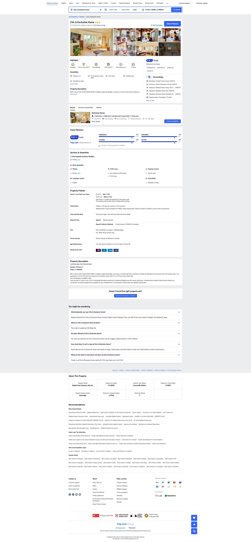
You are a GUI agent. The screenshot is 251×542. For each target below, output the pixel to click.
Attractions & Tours (88, 3)
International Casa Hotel (96, 416)
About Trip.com (97, 482)
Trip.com (115, 370)
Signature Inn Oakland (130, 424)
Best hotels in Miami (155, 462)
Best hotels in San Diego (139, 462)
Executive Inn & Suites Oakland (152, 412)
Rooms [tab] (72, 107)
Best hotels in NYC (170, 459)
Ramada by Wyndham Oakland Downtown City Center (85, 424)
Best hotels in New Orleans (171, 462)
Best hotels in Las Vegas (109, 459)
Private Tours (137, 3)
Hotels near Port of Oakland (124, 436)
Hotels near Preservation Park (77, 443)
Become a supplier (122, 499)
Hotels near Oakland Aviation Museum (103, 436)
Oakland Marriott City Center (109, 428)
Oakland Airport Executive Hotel (78, 416)
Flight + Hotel (103, 3)
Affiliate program (122, 489)
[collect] (194, 518)
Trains (71, 3)
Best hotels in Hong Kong (92, 459)
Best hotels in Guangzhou (156, 459)
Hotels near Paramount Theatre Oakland (150, 439)
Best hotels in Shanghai (76, 459)
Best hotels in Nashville (76, 466)
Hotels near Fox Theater (129, 439)
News (94, 486)
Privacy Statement (98, 495)
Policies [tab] (99, 107)
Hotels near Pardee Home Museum (79, 436)
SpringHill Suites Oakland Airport (112, 424)
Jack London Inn (168, 412)
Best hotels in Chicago (124, 462)
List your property (122, 492)
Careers (95, 489)
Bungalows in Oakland (88, 451)
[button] (167, 3)
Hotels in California (147, 370)
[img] (91, 42)
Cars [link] (77, 3)
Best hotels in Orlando (105, 466)
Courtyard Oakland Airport (113, 416)
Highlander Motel (127, 416)
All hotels (119, 495)
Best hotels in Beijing (140, 459)
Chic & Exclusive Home (82, 22)
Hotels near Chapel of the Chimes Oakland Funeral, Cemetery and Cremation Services (94, 439)
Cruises (113, 3)
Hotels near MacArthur (159, 443)
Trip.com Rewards (122, 486)
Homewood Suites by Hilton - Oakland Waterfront (84, 412)
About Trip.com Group (99, 504)
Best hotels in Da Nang (171, 466)
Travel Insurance (124, 3)
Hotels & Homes (52, 3)
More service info (74, 489)
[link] (184, 3)
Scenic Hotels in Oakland (103, 451)
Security (119, 502)
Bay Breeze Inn (94, 428)
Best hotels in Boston (90, 466)
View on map (150, 100)
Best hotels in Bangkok (125, 459)
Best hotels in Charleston (137, 466)
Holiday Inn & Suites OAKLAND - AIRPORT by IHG (150, 416)
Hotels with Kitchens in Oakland (122, 451)
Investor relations (122, 482)
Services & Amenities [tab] (85, 107)
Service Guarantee (74, 486)
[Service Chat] (194, 531)
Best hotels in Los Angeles (155, 466)
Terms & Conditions (98, 492)
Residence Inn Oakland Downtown (149, 424)
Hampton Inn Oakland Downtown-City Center (118, 420)
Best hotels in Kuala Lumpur (93, 462)
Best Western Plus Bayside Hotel (79, 428)
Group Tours (149, 3)
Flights (63, 3)
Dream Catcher (136, 412)
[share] (194, 524)
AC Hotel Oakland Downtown (142, 420)
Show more (73, 94)
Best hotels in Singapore (76, 462)
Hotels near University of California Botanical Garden (135, 443)
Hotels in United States (132, 370)
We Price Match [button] (158, 25)
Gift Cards (160, 3)
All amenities (74, 84)
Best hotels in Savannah (121, 466)
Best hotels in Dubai (110, 462)
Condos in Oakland (74, 451)
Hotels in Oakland (160, 370)
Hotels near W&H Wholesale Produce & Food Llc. (103, 443)
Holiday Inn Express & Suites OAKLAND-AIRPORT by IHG (86, 420)
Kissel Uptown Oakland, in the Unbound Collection (115, 412)
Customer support (74, 482)
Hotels (121, 370)
